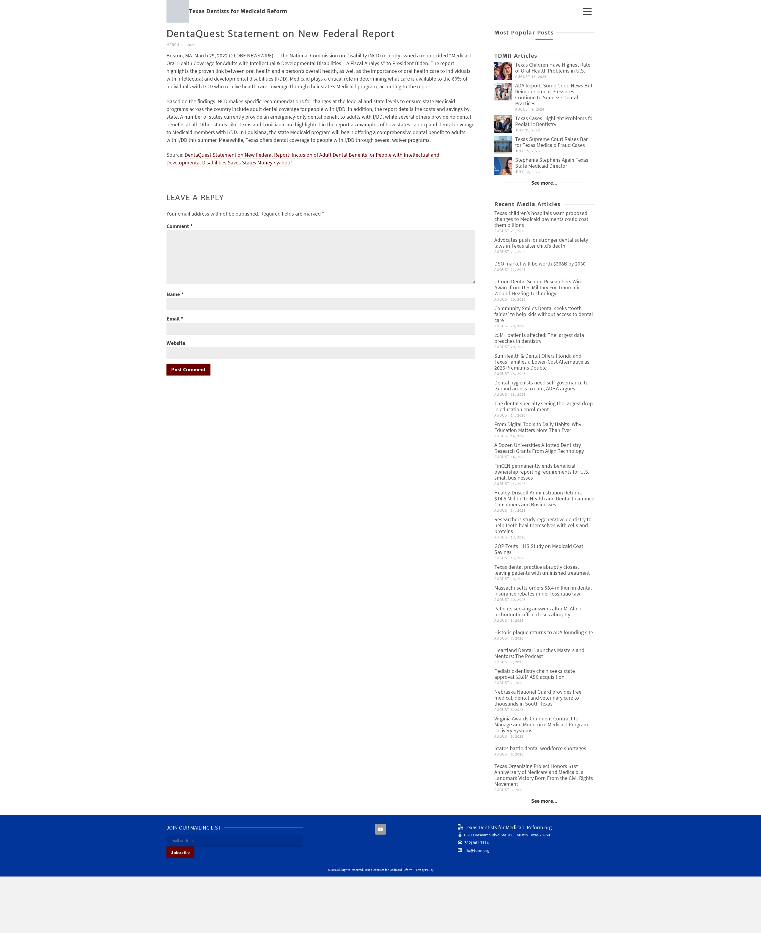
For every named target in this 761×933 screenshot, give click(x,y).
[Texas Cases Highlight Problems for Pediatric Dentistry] (503, 124)
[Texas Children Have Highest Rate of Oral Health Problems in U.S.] (503, 71)
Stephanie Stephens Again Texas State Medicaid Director (551, 162)
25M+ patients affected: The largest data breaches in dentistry (539, 338)
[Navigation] (587, 11)
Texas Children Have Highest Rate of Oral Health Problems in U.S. (552, 67)
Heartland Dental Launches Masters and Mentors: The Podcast (539, 653)
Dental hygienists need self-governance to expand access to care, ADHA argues (541, 385)
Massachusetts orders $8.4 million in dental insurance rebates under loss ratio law (543, 590)
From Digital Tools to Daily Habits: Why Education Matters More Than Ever (537, 427)
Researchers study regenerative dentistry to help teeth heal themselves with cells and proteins (543, 525)
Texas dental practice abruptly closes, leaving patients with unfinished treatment (542, 569)
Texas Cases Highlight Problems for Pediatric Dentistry (554, 121)
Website (175, 343)
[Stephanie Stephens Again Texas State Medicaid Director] (503, 166)
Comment (179, 226)
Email (174, 318)
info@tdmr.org (476, 850)
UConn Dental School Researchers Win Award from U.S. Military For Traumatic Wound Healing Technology (537, 287)
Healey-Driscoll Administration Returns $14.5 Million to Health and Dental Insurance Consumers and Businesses (544, 498)
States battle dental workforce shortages (540, 748)
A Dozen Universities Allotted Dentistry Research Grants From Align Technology (539, 448)
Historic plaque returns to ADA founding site (543, 632)
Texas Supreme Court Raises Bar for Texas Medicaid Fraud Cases (551, 142)
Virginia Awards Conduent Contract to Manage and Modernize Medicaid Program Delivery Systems (541, 724)
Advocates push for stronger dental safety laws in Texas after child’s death (541, 242)
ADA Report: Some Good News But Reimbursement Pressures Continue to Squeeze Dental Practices (553, 94)
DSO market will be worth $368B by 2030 (540, 263)
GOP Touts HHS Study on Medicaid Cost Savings (538, 549)
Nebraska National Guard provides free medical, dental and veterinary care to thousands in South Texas (537, 697)
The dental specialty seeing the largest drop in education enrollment (543, 406)
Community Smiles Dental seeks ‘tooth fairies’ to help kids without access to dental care (543, 314)
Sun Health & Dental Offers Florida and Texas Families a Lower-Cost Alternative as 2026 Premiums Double (541, 361)
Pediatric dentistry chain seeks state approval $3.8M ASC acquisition (534, 673)
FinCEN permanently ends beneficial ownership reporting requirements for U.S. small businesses (541, 471)
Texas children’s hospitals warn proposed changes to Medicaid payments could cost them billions (541, 219)
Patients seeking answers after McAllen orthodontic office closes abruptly (537, 611)
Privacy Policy (423, 870)
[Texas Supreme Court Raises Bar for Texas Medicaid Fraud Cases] (503, 145)
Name (174, 294)
